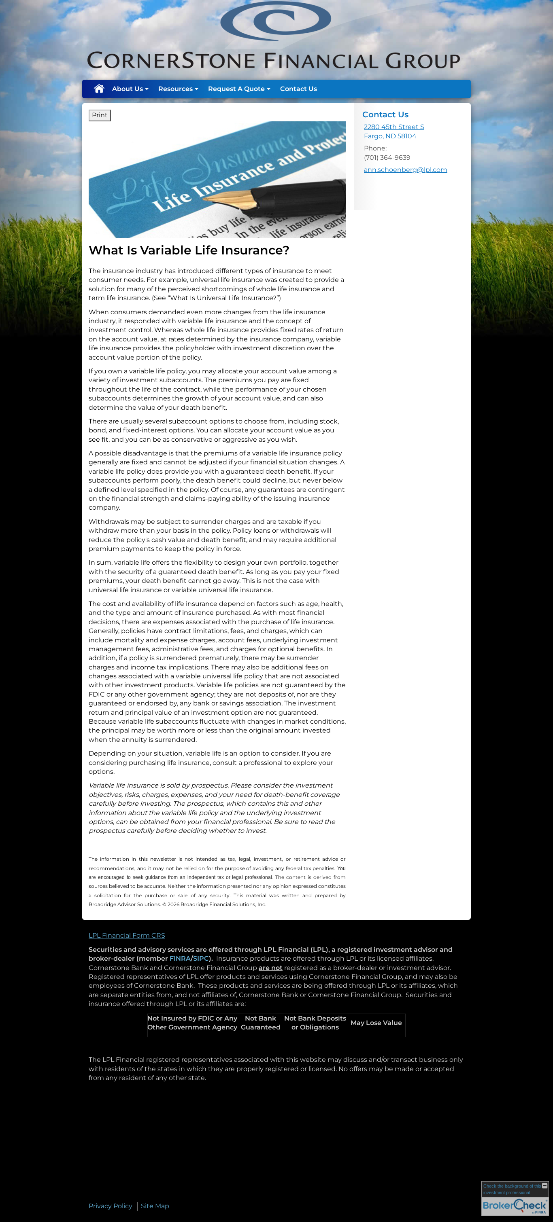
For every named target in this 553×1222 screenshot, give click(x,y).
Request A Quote (236, 89)
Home (98, 89)
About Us (127, 89)
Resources (175, 89)
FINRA (180, 958)
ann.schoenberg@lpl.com (405, 170)
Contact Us (298, 89)
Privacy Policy (110, 1206)
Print (100, 115)
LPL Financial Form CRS (127, 935)
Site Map (155, 1206)
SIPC (201, 958)
